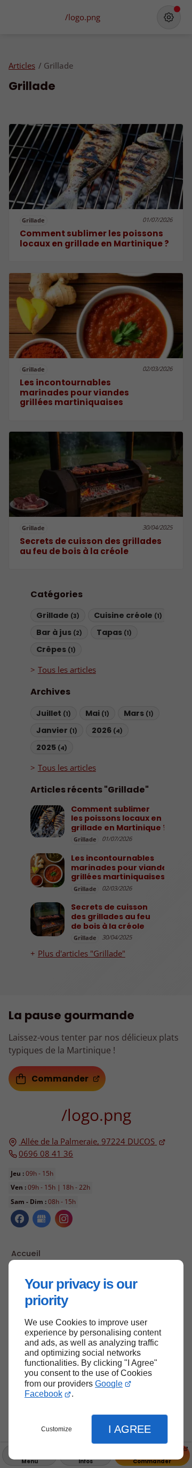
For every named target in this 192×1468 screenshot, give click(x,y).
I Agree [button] (129, 1429)
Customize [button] (56, 1429)
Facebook (43, 1393)
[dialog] (96, 1359)
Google (109, 1383)
